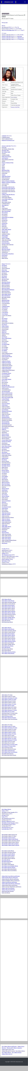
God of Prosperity (6, 243)
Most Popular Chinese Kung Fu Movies (10, 845)
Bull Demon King (5, 170)
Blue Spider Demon (6, 297)
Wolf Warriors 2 (5, 550)
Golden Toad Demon (6, 368)
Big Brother (4, 560)
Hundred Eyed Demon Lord (8, 140)
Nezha (3, 165)
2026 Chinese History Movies (8, 608)
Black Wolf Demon (6, 295)
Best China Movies (6, 859)
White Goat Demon (6, 520)
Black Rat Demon (6, 291)
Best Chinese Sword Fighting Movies (10, 866)
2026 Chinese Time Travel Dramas (9, 719)
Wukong (3, 553)
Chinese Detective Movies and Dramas (10, 879)
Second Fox (4, 474)
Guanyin (4, 153)
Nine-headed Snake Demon (8, 426)
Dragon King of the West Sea (8, 190)
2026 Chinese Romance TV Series (9, 710)
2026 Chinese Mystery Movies (8, 612)
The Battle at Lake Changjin (8, 812)
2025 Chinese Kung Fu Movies (8, 638)
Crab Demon (5, 310)
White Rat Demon (6, 177)
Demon (3, 263)
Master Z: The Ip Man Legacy (8, 556)
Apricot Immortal (6, 268)
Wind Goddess (5, 235)
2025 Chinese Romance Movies (9, 641)
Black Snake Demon (6, 292)
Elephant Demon (5, 333)
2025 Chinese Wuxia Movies (8, 653)
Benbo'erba (4, 277)
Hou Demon (4, 383)
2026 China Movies (6, 620)
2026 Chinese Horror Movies (8, 609)
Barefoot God (5, 230)
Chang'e (3, 174)
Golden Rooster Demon (7, 365)
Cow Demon (4, 309)
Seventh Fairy (5, 227)
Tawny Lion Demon (6, 500)
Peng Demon (4, 255)
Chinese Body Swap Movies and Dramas (11, 876)
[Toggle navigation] (25, 2)
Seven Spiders (14, 97)
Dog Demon (4, 324)
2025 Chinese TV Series (7, 724)
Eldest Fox (4, 332)
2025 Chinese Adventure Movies (9, 630)
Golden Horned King (6, 209)
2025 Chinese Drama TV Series (9, 730)
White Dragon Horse (6, 156)
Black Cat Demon (6, 285)
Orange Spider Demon (7, 440)
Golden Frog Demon (6, 362)
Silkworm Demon (5, 482)
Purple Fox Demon (6, 453)
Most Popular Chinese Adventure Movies (11, 840)
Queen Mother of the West (7, 159)
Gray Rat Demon (5, 376)
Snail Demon (4, 490)
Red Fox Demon (5, 461)
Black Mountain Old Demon (8, 289)
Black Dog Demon (6, 286)
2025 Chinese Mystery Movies (8, 639)
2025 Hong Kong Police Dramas (9, 755)
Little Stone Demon (6, 408)
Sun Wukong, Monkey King (8, 148)
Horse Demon (5, 382)
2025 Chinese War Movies (7, 645)
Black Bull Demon (6, 283)
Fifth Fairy (4, 224)
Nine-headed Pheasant (7, 424)
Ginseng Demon (5, 358)
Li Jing (3, 164)
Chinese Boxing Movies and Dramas (10, 877)
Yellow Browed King (6, 240)
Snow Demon (5, 494)
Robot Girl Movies (6, 892)
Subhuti (3, 161)
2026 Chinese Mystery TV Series (9, 708)
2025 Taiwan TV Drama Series (9, 746)
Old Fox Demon (5, 433)
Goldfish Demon (5, 371)
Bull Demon (4, 298)
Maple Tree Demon (6, 414)
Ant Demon (4, 265)
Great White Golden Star (7, 199)
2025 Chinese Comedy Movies (8, 632)
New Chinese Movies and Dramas (9, 1046)
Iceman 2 (4, 562)
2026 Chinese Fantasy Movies (8, 606)
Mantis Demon (5, 412)
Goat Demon (4, 215)
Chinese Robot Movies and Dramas (9, 885)
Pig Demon (4, 449)
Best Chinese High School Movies (9, 869)
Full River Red (5, 819)
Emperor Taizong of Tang (7, 162)
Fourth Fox (4, 339)
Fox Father (4, 345)
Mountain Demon (5, 417)
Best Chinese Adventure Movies (9, 852)
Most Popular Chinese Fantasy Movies (10, 842)
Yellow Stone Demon (6, 537)
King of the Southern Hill (7, 397)
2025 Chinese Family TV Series (9, 732)
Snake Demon (5, 247)
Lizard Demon (5, 409)
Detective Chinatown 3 (7, 821)
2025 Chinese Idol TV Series (8, 735)
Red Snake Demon (6, 464)
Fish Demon (4, 256)
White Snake (4, 525)
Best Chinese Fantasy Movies (8, 855)
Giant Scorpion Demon (7, 356)
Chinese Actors (21, 1046)
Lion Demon (4, 246)
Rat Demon (4, 459)
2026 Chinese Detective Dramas (9, 717)
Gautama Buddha (6, 155)
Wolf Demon (4, 529)
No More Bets (5, 825)
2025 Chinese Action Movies (8, 629)
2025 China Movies (6, 647)
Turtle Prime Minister (6, 197)
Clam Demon (5, 208)
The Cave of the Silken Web (8, 30)
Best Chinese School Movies (8, 864)
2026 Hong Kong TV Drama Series (9, 713)
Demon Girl (4, 320)
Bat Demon (4, 273)
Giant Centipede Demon (7, 138)
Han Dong (19, 36)
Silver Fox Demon (6, 484)
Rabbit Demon (5, 458)
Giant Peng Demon (6, 355)
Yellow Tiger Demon (6, 538)
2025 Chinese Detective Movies (9, 651)
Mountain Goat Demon (7, 420)
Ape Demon (4, 266)
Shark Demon (5, 479)
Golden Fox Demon (6, 361)
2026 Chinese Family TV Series (9, 702)
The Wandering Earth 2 (7, 824)
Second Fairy (5, 220)
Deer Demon (4, 214)
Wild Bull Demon (5, 528)
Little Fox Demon (6, 406)
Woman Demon (5, 532)
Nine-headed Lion (6, 423)
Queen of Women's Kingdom (8, 180)
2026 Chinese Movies (6, 599)
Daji (3, 317)
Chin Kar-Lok (20, 37)
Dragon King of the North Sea (8, 191)
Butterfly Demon (5, 301)
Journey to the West (6, 34)
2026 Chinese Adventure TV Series (9, 697)
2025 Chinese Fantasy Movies (8, 635)
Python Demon (5, 456)
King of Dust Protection (7, 394)
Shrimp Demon (5, 481)
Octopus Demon (5, 430)
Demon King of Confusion (7, 217)
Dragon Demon (5, 327)
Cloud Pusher (5, 237)
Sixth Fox (4, 487)
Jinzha (3, 168)
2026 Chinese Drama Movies (8, 605)
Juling (3, 206)
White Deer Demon (6, 514)
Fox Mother (4, 350)
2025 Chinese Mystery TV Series (9, 738)
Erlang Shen (4, 173)
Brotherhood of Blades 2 (7, 564)
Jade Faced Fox (5, 183)
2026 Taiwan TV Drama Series (9, 714)
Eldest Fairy (4, 218)
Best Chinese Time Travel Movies (9, 870)
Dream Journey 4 (6, 28)
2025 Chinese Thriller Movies (8, 644)
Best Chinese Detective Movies (8, 867)
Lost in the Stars (5, 829)
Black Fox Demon (6, 288)
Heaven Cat (4, 380)
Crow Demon (5, 313)
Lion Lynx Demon (6, 403)
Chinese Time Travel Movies (8, 888)
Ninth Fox (4, 429)
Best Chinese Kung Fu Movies (8, 858)
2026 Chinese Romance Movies (9, 614)
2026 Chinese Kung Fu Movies (8, 611)
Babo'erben (4, 269)
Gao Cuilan (4, 185)
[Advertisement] (14, 8)
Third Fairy (4, 221)
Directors (4, 1047)
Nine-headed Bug (5, 421)
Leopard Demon (5, 399)
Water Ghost (4, 509)
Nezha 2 (3, 810)
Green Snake (4, 377)
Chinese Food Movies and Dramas (9, 882)
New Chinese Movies (6, 1052)
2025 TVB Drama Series (7, 747)
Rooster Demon (5, 470)
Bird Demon (4, 280)
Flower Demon (5, 341)
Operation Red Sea (6, 827)
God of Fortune (5, 241)
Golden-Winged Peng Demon (8, 370)
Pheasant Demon (5, 447)
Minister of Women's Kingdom (8, 182)
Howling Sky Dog (5, 385)
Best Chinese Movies (6, 809)
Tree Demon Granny (6, 506)
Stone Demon (5, 499)
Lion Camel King (5, 400)
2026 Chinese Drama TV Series (9, 701)
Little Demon (5, 405)
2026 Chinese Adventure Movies (9, 602)
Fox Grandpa (5, 348)
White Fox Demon (6, 519)
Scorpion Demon (5, 179)
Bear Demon (4, 274)
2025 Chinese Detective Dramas (9, 749)
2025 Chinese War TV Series (8, 742)
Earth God (4, 193)
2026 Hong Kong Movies (7, 622)
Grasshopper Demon (6, 373)
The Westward (5, 27)
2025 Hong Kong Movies (7, 648)
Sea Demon (4, 473)
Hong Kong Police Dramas (8, 891)
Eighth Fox (4, 330)
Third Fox (4, 502)
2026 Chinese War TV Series (8, 711)
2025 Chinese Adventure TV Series (9, 727)
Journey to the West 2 (6, 557)
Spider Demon (5, 497)
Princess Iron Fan (6, 171)
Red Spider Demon (6, 465)
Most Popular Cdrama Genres (8, 837)
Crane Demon (5, 312)
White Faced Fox (5, 515)
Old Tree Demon (5, 438)
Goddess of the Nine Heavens (8, 194)
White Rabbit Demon (6, 522)
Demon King (4, 321)
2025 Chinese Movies (6, 627)
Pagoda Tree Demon (6, 441)
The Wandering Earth (6, 554)
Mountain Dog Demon (7, 418)
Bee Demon (4, 276)
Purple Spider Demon (6, 455)
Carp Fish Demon (6, 303)
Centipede (4, 135)
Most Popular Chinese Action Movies (10, 839)
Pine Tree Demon (5, 450)
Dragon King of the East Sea (8, 186)
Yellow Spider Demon (6, 535)
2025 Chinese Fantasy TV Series (9, 733)
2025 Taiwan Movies (6, 650)
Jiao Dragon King (6, 391)
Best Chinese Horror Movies (8, 856)
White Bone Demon (6, 176)
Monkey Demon (5, 415)
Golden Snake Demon (6, 367)
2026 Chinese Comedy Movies (8, 603)
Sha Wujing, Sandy (6, 152)
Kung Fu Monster (6, 559)
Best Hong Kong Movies (7, 861)
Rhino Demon (5, 258)
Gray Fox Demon (6, 374)
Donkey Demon (5, 326)
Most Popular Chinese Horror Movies (10, 843)
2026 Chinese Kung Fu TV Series (9, 707)
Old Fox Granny (5, 435)
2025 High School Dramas (7, 753)
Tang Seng (18, 105)
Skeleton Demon (5, 488)
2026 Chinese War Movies (7, 619)
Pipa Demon (4, 452)
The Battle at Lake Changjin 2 (8, 822)
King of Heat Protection (7, 395)
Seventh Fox (4, 477)
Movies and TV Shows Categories (14, 1047)
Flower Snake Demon (6, 338)
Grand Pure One (5, 196)
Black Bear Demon (6, 249)
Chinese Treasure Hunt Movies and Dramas (11, 886)
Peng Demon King (6, 444)
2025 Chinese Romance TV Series (9, 739)
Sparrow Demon (5, 496)
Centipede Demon (6, 137)
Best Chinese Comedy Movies (8, 853)
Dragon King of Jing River (8, 253)
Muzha (3, 167)
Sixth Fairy (4, 226)
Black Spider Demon (6, 202)
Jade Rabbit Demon (6, 389)
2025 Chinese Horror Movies (8, 636)
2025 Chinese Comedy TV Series (9, 729)
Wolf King (4, 531)
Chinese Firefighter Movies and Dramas (11, 880)
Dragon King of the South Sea (8, 188)
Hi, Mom (4, 815)
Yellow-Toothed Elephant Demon (9, 540)
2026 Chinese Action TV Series (8, 696)
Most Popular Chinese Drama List (9, 834)
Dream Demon (5, 329)
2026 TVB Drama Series (7, 716)
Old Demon (4, 432)
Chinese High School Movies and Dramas (11, 883)
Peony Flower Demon (6, 446)
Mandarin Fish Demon (7, 411)
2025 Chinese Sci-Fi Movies (8, 642)
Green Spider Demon (6, 379)
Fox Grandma (5, 347)
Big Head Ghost (5, 279)
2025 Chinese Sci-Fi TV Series (8, 741)
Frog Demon (4, 351)
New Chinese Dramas (16, 1052)
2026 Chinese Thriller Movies (8, 617)
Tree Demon (4, 505)
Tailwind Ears (5, 252)
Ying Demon (4, 543)
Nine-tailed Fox (5, 205)
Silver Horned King (6, 211)
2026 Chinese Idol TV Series (8, 705)
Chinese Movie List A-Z (7, 1054)
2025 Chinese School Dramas (8, 750)
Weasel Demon (5, 511)
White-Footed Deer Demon (8, 517)
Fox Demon (4, 342)
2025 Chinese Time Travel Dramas (9, 752)
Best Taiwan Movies (6, 862)
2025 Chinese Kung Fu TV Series (9, 736)
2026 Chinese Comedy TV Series (9, 699)
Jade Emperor (5, 158)
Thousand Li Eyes (6, 250)
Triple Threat (5, 551)
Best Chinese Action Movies (8, 850)
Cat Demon (4, 304)
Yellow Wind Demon (6, 541)
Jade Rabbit (4, 200)
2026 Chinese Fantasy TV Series (9, 704)
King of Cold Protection (7, 392)
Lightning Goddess (6, 234)
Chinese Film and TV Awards (8, 1050)
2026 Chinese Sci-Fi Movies (8, 615)
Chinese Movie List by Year (8, 1049)
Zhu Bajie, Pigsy (5, 150)
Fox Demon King (5, 344)
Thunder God (5, 232)
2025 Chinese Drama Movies (8, 633)
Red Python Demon (6, 462)
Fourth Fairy (5, 223)
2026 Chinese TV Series (7, 694)
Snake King (4, 493)
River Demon (5, 468)
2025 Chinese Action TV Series (8, 726)
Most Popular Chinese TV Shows (9, 836)
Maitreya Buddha (6, 238)
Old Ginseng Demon (6, 437)
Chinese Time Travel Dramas (8, 889)
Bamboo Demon (5, 271)
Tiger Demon (5, 212)
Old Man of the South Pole (7, 244)
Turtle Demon (5, 508)
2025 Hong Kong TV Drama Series (9, 744)
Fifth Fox (4, 335)
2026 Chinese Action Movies (8, 600)
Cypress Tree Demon (6, 315)
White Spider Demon (6, 229)
